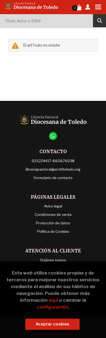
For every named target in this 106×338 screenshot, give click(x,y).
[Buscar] (99, 20)
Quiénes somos (53, 260)
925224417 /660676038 (53, 161)
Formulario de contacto (53, 178)
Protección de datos (53, 223)
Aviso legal (53, 206)
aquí (53, 300)
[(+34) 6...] (53, 136)
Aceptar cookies (52, 324)
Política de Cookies (53, 231)
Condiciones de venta (53, 214)
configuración (52, 307)
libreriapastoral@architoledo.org (53, 169)
